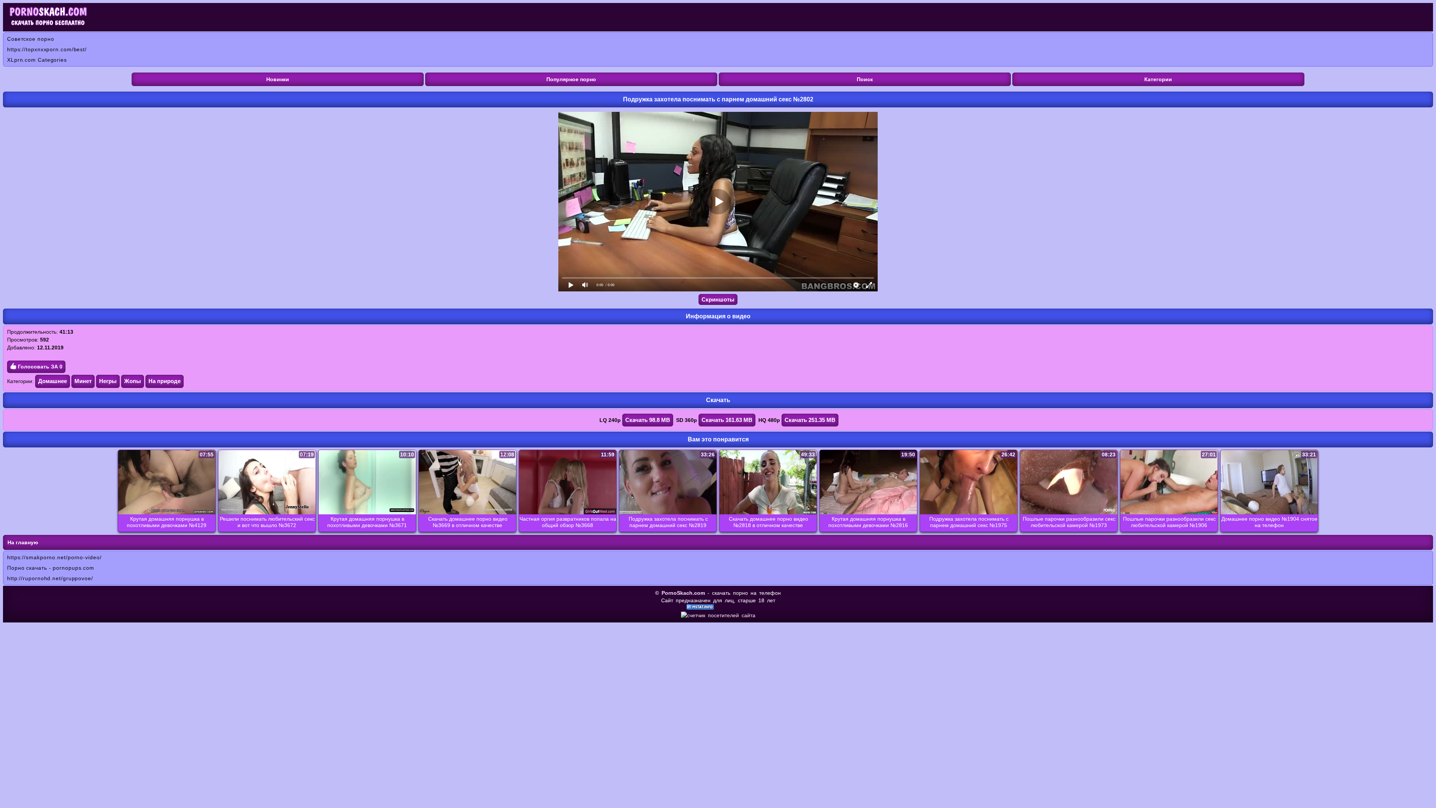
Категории (1158, 79)
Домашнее (52, 381)
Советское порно (30, 39)
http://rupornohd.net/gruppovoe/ (50, 578)
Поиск (865, 79)
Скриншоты (718, 299)
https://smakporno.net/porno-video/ (54, 557)
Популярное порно (571, 79)
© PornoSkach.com (680, 593)
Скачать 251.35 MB (810, 420)
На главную (22, 542)
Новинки (277, 79)
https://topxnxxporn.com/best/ (47, 49)
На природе (164, 381)
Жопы (132, 381)
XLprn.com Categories (37, 60)
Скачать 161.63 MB (727, 420)
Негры (108, 381)
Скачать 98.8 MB (647, 420)
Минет (83, 381)
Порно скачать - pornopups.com (50, 568)
